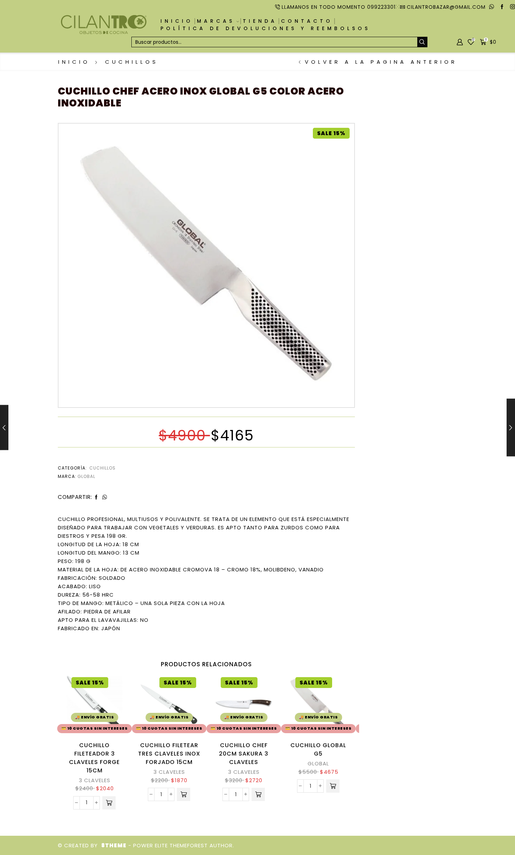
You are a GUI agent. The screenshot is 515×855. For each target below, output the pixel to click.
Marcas (216, 21)
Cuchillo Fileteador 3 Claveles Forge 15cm (94, 757)
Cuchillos (131, 61)
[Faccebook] (502, 7)
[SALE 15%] (206, 263)
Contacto (307, 21)
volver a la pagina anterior (381, 61)
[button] (109, 802)
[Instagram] (512, 7)
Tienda (260, 21)
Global (86, 476)
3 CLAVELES (94, 780)
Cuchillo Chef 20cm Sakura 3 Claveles (243, 753)
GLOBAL (318, 763)
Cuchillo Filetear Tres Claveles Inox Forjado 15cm (169, 753)
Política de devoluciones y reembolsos (265, 28)
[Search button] (422, 42)
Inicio (176, 21)
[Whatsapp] (491, 7)
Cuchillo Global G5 (318, 749)
